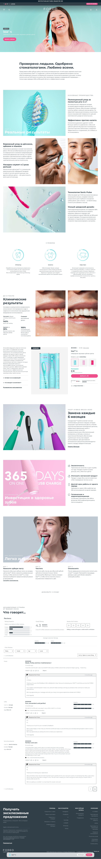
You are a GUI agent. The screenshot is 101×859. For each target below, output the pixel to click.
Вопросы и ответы (50, 821)
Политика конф (93, 836)
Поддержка (80, 818)
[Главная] (50, 10)
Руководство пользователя (12, 387)
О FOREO (95, 811)
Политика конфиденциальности (11, 837)
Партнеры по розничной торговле (94, 827)
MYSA (96, 823)
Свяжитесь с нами (50, 811)
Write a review (86, 347)
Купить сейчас (10, 39)
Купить (89, 854)
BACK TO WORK (92, 4)
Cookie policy (94, 843)
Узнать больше (73, 447)
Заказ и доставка (50, 814)
